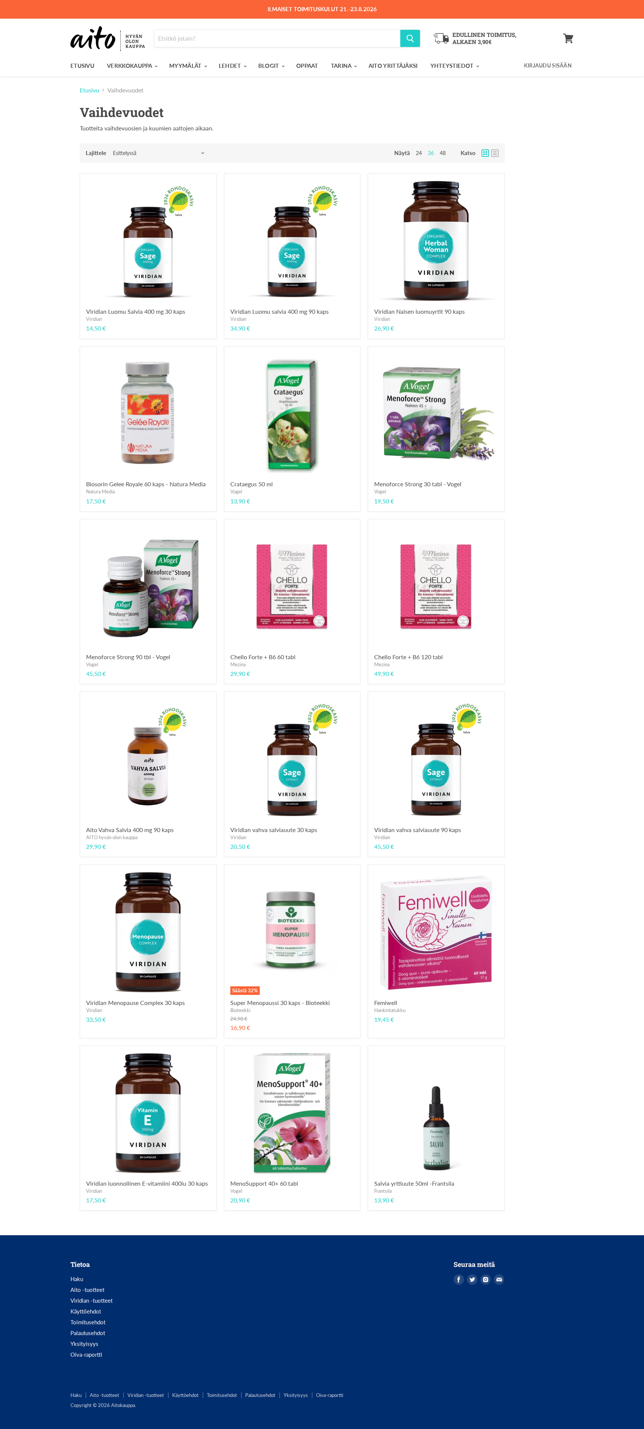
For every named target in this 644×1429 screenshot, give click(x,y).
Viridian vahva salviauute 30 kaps (273, 829)
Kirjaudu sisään (548, 65)
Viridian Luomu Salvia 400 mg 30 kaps (135, 311)
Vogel (236, 491)
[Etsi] (410, 38)
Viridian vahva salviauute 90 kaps (417, 829)
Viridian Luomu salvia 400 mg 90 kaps (279, 311)
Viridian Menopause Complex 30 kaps (135, 1002)
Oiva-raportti (86, 1354)
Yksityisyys (84, 1343)
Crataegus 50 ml (251, 483)
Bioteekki (240, 1010)
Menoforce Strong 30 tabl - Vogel (417, 483)
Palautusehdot (87, 1333)
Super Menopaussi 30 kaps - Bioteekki (280, 1002)
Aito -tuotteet (87, 1289)
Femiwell (385, 1002)
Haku (76, 1278)
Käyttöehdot (85, 1311)
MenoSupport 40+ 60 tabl (264, 1183)
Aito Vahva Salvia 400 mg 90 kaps (130, 829)
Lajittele (96, 153)
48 (443, 153)
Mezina (238, 664)
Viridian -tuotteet (91, 1300)
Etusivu (82, 65)
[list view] (495, 153)
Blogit (269, 65)
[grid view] (485, 153)
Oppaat (307, 65)
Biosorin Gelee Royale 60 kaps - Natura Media (146, 483)
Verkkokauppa (130, 65)
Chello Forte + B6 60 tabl (263, 656)
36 (431, 153)
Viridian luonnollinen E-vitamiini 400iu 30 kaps (147, 1183)
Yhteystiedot (452, 65)
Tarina (342, 65)
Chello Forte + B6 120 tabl (408, 656)
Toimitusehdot (87, 1322)
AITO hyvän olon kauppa (112, 837)
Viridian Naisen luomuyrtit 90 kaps (419, 311)
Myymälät (186, 65)
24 (419, 153)
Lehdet (231, 65)
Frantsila (383, 1191)
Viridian (94, 319)
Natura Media (100, 491)
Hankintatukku (389, 1010)
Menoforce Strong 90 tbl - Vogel (128, 656)
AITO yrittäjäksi (393, 65)
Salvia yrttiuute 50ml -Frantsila (414, 1183)
